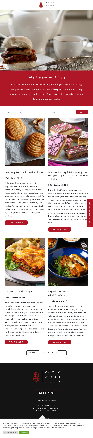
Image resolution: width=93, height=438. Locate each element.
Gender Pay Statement (46, 408)
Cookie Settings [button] (10, 432)
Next (62, 353)
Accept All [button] (24, 432)
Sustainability (46, 406)
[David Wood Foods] (46, 5)
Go (82, 112)
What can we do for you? (90, 213)
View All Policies (46, 411)
